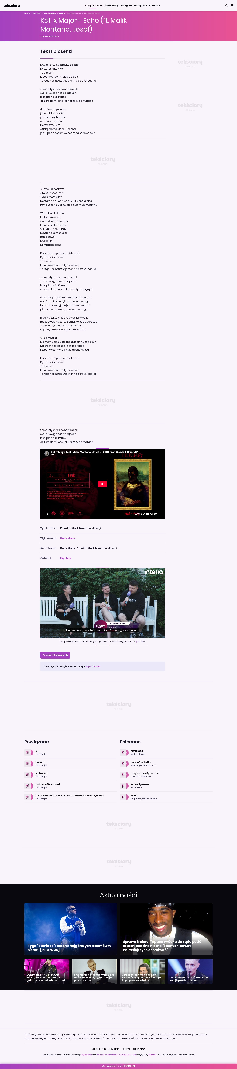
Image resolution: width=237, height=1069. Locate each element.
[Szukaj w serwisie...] (226, 5)
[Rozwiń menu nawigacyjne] (232, 5)
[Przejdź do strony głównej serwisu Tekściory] (11, 5)
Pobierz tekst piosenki (55, 655)
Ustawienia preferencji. (125, 1055)
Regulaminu (86, 1055)
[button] (92, 5)
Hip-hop (62, 13)
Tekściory (37, 13)
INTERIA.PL (152, 1055)
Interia (27, 13)
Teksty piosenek (49, 13)
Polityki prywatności (106, 1055)
